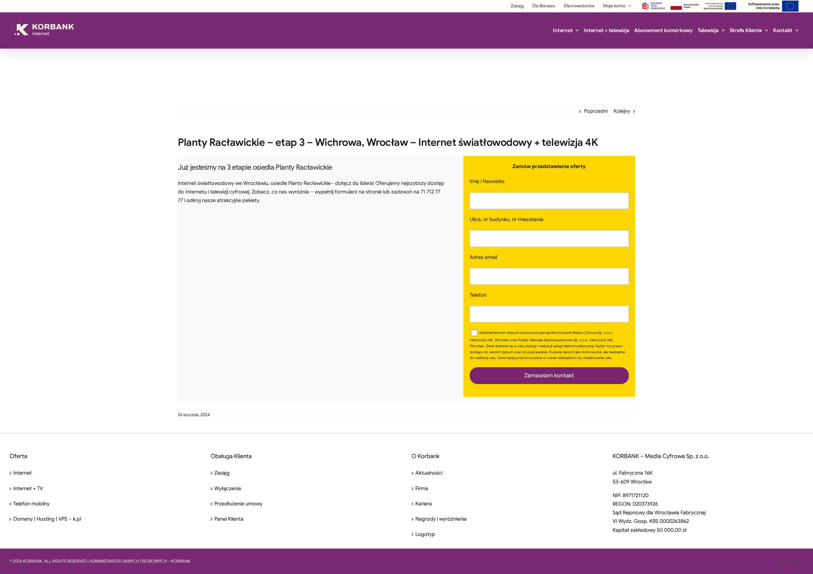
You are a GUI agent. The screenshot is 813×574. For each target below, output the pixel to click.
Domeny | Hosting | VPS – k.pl (47, 519)
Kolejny (622, 111)
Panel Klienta (229, 519)
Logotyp (425, 534)
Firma (421, 488)
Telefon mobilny (31, 504)
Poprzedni (596, 111)
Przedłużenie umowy (238, 504)
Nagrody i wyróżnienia (441, 519)
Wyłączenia (227, 488)
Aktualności (428, 473)
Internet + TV (28, 488)
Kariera (423, 504)
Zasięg (222, 473)
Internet (22, 473)
